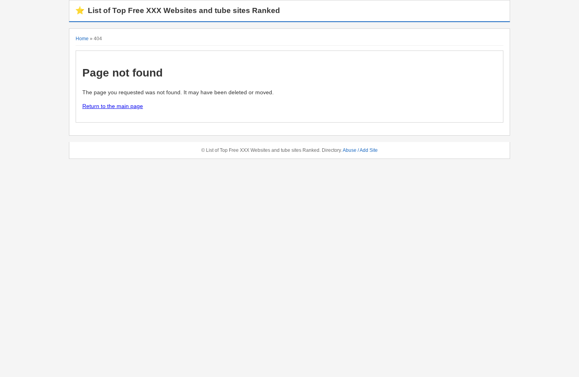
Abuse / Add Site (360, 150)
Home (82, 38)
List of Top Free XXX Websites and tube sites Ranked (177, 10)
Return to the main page (112, 106)
